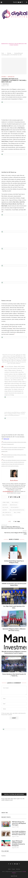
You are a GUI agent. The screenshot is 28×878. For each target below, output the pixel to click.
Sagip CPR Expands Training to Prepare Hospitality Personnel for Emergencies (18, 843)
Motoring (9, 53)
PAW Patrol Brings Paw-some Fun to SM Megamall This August (19, 823)
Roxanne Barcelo (15, 507)
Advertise (18, 869)
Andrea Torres (5, 502)
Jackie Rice (4, 504)
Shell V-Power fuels (7, 514)
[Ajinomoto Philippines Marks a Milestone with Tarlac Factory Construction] (14, 618)
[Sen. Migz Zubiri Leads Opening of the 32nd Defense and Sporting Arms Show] (14, 596)
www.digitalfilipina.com (8, 491)
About (9, 869)
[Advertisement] (14, 31)
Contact (13, 869)
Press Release (11, 76)
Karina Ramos (6, 84)
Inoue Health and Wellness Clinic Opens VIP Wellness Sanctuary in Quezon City (19, 833)
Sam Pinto (4, 509)
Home (2, 53)
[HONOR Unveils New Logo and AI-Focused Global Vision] (14, 573)
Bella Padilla (15, 502)
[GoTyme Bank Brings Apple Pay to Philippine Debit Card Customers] (14, 550)
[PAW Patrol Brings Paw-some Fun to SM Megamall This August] (5, 824)
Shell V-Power (17, 512)
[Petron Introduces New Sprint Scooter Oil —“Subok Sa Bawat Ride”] (14, 664)
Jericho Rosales (13, 504)
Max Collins (5, 507)
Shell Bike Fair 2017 (6, 512)
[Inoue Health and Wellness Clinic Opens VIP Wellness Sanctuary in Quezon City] (5, 834)
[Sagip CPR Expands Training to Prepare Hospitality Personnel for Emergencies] (5, 843)
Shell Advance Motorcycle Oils (16, 509)
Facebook (3, 855)
